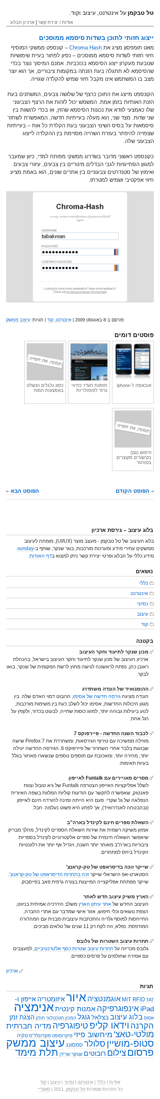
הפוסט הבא (24, 491)
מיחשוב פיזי (93, 1034)
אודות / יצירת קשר (55, 22)
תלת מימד (36, 1052)
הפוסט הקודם (133, 491)
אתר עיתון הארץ (94, 904)
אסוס (149, 1017)
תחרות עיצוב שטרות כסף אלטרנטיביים (73, 948)
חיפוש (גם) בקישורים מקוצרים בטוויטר (134, 457)
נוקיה (22, 1035)
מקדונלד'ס (40, 1035)
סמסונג (74, 1045)
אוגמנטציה (104, 998)
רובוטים (95, 1053)
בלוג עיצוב (126, 1017)
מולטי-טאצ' (134, 1034)
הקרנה (142, 1025)
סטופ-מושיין (130, 1043)
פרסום (140, 1052)
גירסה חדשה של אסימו (97, 696)
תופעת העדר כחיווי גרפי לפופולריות (89, 388)
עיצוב (142, 614)
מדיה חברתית (28, 1025)
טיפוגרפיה (70, 1026)
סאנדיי (44, 1089)
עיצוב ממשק (18, 319)
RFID (139, 999)
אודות (114, 1082)
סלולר (94, 1044)
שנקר (76, 1054)
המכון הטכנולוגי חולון (56, 1017)
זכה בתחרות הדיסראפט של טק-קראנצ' (49, 874)
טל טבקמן (75, 1089)
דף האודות (41, 556)
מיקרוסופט (62, 1035)
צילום (116, 1052)
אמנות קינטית (75, 1009)
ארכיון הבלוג (22, 22)
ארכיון (12, 971)
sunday (25, 548)
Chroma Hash (85, 48)
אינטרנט (63, 319)
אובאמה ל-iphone (134, 385)
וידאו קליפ (109, 1025)
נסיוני (142, 604)
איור (76, 997)
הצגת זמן (21, 1017)
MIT (126, 999)
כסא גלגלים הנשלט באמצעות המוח (45, 388)
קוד (50, 319)
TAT (150, 999)
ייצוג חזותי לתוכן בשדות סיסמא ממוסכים (96, 37)
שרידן (64, 1054)
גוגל (84, 1016)
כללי (143, 583)
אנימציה (34, 1007)
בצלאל (100, 1017)
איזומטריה (51, 999)
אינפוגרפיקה (118, 1008)
